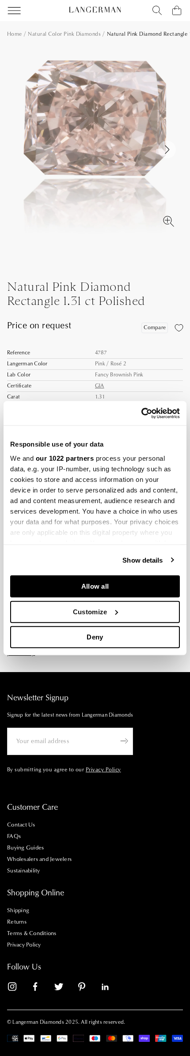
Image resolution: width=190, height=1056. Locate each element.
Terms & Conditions (32, 933)
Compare (155, 327)
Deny (95, 637)
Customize (90, 611)
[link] (17, 988)
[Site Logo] (95, 9)
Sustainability (23, 870)
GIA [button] (99, 386)
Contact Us (21, 824)
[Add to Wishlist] (179, 328)
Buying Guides (25, 847)
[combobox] (157, 10)
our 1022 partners (65, 458)
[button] (167, 149)
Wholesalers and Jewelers (39, 859)
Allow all (95, 586)
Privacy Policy (24, 944)
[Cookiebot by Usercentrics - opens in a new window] (141, 413)
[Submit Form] (124, 741)
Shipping (18, 910)
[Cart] (177, 10)
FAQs (14, 836)
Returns (17, 921)
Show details (142, 560)
